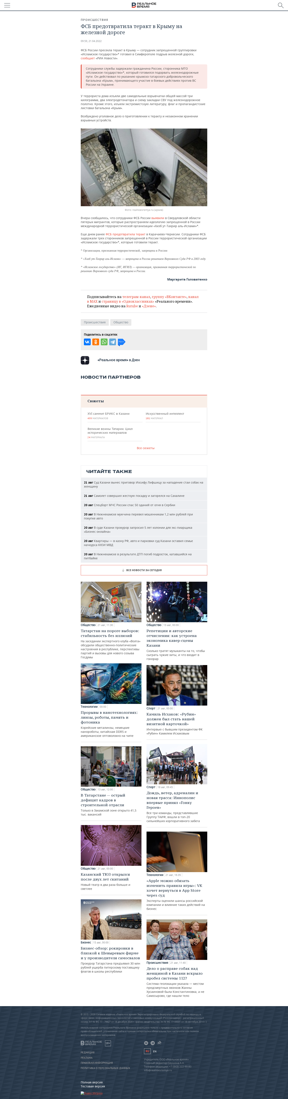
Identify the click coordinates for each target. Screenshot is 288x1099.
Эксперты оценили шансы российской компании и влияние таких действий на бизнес (176, 894)
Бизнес (86, 942)
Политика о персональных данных (105, 1068)
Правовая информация (97, 1062)
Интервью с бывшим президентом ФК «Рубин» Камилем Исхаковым (175, 723)
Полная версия (92, 1082)
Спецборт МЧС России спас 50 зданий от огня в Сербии (129, 505)
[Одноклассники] (95, 342)
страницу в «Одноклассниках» (128, 301)
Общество (120, 322)
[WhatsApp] (104, 342)
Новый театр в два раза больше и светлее (105, 881)
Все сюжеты (146, 448)
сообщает (88, 58)
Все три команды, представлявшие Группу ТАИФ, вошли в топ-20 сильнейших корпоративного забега (173, 806)
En (154, 1051)
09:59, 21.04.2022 (91, 41)
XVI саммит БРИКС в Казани (108, 416)
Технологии (89, 706)
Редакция (87, 1052)
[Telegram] (112, 342)
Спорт (151, 708)
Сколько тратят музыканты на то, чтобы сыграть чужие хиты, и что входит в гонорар (176, 644)
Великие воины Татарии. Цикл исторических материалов (110, 433)
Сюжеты (95, 400)
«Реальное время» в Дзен (119, 360)
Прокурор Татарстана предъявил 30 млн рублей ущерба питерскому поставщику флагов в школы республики (110, 959)
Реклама (87, 1057)
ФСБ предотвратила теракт (126, 234)
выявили (158, 218)
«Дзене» (149, 306)
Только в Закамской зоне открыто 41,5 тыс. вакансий (108, 804)
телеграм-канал (136, 296)
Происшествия (94, 20)
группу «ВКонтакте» (169, 296)
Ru (147, 1051)
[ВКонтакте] (87, 342)
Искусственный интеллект (165, 416)
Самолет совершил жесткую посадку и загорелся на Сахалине (134, 496)
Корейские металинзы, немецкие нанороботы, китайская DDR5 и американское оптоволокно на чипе (109, 724)
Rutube (132, 306)
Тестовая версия (93, 1086)
